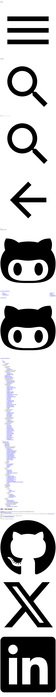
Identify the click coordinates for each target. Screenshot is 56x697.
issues (17, 515)
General (8, 493)
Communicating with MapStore (10, 504)
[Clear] (0, 228)
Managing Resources (8, 379)
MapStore (4, 297)
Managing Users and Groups (10, 371)
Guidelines (7, 462)
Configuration (7, 474)
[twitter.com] (28, 632)
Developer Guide (6, 294)
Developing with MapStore (9, 447)
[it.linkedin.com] (28, 696)
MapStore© (2, 511)
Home (4, 292)
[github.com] (28, 576)
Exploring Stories (8, 423)
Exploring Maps (7, 384)
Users (8, 489)
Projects (6, 499)
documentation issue (51, 513)
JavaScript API (52, 294)
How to (6, 468)
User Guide (5, 293)
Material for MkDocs (8, 512)
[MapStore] (1, 297)
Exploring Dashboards (9, 418)
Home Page (7, 367)
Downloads (52, 292)
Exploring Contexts (8, 410)
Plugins (51, 293)
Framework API (53, 295)
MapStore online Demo (9, 516)
